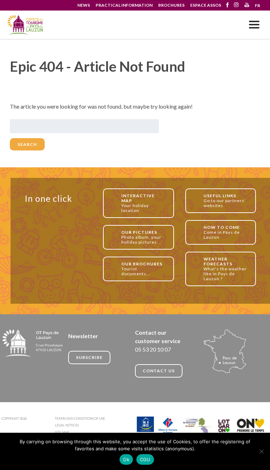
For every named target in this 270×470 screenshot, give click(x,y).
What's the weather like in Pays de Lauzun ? (225, 268)
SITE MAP (62, 432)
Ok (126, 459)
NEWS (83, 5)
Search (27, 144)
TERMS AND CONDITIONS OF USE (80, 418)
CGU (145, 459)
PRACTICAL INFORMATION (124, 5)
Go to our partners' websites (225, 200)
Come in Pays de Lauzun (222, 232)
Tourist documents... (141, 268)
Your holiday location (138, 203)
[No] (261, 451)
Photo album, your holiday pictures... (141, 237)
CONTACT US (159, 370)
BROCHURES (171, 5)
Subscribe (89, 357)
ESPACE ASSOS (205, 5)
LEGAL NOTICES (67, 425)
